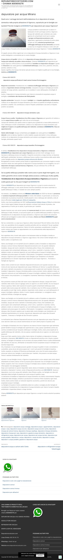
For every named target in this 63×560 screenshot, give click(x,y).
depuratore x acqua (17, 437)
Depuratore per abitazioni (11, 492)
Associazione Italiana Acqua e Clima (39, 202)
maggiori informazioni (29, 555)
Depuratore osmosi (9, 484)
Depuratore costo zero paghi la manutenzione (17, 481)
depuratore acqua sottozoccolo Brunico (30, 159)
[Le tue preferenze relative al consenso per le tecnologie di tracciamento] (60, 557)
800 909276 (20, 338)
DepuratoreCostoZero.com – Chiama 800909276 (17, 2)
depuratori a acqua (48, 437)
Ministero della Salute (32, 193)
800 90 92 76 (14, 537)
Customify (48, 557)
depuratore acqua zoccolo (18, 429)
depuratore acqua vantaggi (21, 427)
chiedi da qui (12, 541)
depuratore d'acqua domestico (47, 431)
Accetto (40, 555)
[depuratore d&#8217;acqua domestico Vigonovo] (30, 412)
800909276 (26, 26)
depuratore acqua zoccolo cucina (37, 429)
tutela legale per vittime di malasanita (23, 200)
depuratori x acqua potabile (10, 439)
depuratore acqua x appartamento (42, 427)
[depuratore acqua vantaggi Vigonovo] (50, 412)
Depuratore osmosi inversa (11, 488)
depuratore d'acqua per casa (10, 433)
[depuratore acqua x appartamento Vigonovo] (10, 412)
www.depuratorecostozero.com (16, 545)
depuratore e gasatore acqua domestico (32, 433)
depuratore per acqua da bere (37, 435)
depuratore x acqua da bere (33, 437)
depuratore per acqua (21, 435)
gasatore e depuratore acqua (28, 439)
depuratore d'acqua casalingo (28, 431)
